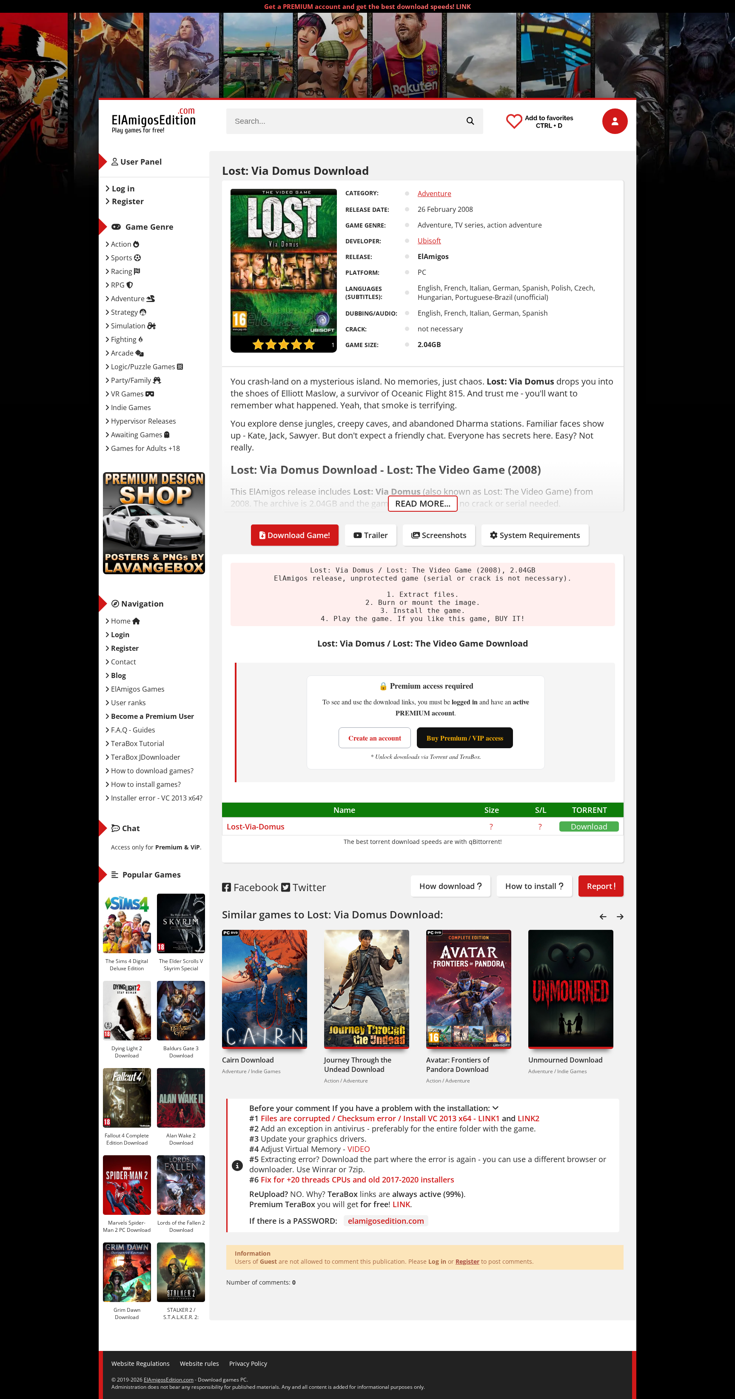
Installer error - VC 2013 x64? (155, 798)
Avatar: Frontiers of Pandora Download (458, 1064)
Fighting (123, 339)
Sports (121, 257)
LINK (401, 1204)
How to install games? (145, 784)
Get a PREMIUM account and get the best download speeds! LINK (367, 6)
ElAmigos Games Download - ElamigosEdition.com (154, 121)
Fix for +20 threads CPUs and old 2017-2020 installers (357, 1179)
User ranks (127, 702)
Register (467, 1261)
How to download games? (151, 770)
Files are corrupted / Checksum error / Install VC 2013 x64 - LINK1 (380, 1118)
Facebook (255, 887)
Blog (117, 675)
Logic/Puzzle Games (143, 366)
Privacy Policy (248, 1363)
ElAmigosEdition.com (169, 1379)
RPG (117, 285)
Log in (122, 188)
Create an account (374, 738)
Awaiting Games (136, 434)
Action (121, 244)
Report (600, 886)
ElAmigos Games (137, 689)
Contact (122, 662)
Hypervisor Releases (142, 421)
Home (120, 621)
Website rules (199, 1363)
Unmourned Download (565, 1060)
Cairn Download (248, 1060)
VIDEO (359, 1149)
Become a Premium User (151, 716)
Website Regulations (140, 1363)
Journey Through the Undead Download (357, 1064)
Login (119, 634)
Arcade (122, 353)
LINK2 (528, 1118)
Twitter (308, 887)
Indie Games (130, 407)
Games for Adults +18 (144, 448)
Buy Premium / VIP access (465, 738)
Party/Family (131, 380)
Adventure (434, 193)
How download (448, 886)
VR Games (127, 394)
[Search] (470, 121)
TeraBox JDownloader (144, 757)
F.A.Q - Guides (132, 730)
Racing (121, 271)
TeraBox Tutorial (136, 743)
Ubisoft (429, 240)
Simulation (128, 326)
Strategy (124, 312)
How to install (531, 886)
